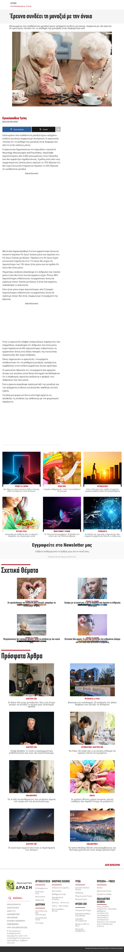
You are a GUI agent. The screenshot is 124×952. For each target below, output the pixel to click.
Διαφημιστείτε (13, 914)
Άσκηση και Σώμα (83, 910)
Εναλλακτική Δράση (10, 122)
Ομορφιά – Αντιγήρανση (81, 920)
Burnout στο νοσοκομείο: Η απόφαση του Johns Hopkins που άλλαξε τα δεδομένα (92, 703)
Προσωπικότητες (104, 891)
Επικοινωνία (13, 924)
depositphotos (14, 904)
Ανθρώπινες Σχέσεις (60, 887)
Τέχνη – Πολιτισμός (60, 906)
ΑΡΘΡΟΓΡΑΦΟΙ (13, 907)
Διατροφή (40, 904)
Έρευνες (14, 3)
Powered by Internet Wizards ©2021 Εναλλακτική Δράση (104, 948)
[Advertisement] (31, 212)
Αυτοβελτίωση (86, 747)
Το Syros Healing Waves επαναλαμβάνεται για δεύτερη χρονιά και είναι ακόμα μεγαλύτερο (92, 848)
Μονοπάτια (40, 896)
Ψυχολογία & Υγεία (92, 699)
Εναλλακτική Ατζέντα (103, 901)
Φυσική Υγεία (81, 899)
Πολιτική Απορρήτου (16, 921)
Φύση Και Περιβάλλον (80, 930)
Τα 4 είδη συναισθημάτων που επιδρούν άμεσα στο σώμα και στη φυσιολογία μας (31, 800)
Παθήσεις (79, 892)
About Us (11, 911)
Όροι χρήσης (12, 917)
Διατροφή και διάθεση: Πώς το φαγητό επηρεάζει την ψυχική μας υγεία (21, 535)
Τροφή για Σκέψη (104, 894)
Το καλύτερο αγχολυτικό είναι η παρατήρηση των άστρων (31, 848)
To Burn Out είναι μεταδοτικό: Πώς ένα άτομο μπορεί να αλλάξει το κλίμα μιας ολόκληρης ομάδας (31, 704)
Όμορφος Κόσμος (61, 881)
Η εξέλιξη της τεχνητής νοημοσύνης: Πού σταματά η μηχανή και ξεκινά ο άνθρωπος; (102, 535)
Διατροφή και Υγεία (41, 919)
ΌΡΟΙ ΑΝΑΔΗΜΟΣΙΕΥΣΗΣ (17, 927)
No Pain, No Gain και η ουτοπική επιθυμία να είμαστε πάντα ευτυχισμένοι (92, 751)
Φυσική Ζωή (81, 904)
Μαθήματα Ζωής (59, 894)
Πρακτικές (39, 900)
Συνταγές (39, 923)
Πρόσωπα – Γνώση (106, 881)
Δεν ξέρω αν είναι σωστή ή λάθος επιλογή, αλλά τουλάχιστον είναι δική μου (21, 490)
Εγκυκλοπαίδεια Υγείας (21, 6)
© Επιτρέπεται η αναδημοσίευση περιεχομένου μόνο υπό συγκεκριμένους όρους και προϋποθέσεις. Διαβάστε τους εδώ (18, 937)
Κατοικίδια (56, 891)
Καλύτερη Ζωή (31, 699)
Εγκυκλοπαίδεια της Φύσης (82, 914)
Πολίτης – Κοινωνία (60, 902)
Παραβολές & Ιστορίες (57, 898)
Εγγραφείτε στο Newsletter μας (62, 545)
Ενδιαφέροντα (31, 796)
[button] (112, 865)
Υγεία (78, 881)
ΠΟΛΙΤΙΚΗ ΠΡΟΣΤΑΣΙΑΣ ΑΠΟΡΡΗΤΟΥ (62, 557)
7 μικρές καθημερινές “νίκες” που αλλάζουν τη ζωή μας (62, 490)
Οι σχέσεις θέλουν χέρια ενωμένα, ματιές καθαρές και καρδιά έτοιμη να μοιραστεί (92, 800)
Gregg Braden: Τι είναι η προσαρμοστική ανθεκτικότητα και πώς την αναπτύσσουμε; (31, 751)
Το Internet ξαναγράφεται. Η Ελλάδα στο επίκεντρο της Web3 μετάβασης (61, 535)
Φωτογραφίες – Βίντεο (58, 910)
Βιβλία (92, 796)
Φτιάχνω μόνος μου (82, 925)
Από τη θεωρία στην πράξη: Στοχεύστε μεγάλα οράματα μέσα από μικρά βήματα (102, 490)
